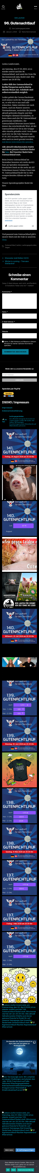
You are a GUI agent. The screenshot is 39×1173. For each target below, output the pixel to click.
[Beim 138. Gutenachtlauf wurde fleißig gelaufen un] (19, 805)
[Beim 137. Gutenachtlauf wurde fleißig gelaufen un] (19, 877)
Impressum (7, 408)
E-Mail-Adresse (8, 322)
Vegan (7, 247)
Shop (4, 239)
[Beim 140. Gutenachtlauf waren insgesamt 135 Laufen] (19, 518)
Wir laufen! (19, 18)
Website (5, 332)
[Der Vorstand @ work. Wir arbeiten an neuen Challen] (19, 1093)
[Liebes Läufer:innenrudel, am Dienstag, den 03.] (19, 1129)
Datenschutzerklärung (12, 411)
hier (7, 152)
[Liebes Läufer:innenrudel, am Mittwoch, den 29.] (19, 626)
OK (8, 1170)
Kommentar (7, 292)
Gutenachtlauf (10, 245)
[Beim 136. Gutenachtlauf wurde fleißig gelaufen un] (19, 949)
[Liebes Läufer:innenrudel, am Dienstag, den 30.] (19, 734)
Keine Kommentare (29, 32)
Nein (13, 1170)
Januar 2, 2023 (11, 32)
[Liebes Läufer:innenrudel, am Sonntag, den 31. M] (19, 841)
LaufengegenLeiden (22, 28)
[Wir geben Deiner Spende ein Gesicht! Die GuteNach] (19, 482)
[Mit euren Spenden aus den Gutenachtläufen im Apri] (19, 1057)
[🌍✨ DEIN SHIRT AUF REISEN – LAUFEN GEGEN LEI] (19, 769)
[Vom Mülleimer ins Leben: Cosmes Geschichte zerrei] (19, 590)
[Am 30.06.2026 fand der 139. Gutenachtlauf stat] (19, 698)
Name (5, 312)
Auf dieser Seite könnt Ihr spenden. (17, 142)
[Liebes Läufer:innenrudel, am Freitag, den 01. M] (19, 913)
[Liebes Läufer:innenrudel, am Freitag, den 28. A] (19, 446)
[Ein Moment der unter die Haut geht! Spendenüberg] (19, 662)
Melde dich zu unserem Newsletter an (19, 369)
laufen (18, 245)
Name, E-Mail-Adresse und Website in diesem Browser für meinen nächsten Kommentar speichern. (20, 344)
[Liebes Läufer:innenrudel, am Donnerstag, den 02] (19, 1021)
